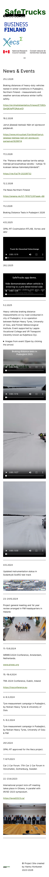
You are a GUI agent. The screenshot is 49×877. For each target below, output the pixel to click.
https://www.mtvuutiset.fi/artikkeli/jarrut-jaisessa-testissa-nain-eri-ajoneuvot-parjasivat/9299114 (23, 137)
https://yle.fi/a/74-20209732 (17, 173)
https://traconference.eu (15, 687)
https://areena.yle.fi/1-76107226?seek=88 (23, 196)
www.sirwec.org (11, 664)
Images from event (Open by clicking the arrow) (22, 343)
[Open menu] (24, 58)
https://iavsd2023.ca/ (14, 798)
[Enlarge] (42, 583)
